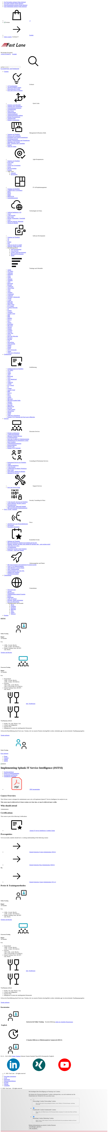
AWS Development (16, 249)
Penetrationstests (11, 505)
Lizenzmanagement (12, 198)
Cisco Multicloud (12, 379)
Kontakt (14, 54)
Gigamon (9, 312)
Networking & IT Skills (13, 89)
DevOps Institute (11, 168)
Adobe (9, 270)
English (31, 35)
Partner (9, 595)
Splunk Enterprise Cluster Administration (42, 882)
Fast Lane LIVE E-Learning (15, 90)
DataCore (10, 301)
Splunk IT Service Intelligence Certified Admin (42, 830)
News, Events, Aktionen (10, 509)
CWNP (9, 298)
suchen (2, 67)
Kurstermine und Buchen (10, 775)
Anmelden (7, 1085)
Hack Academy (11, 442)
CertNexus (10, 286)
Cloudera (9, 292)
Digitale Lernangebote (13, 120)
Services (6, 418)
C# (8, 240)
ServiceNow (14, 174)
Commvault (10, 294)
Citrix (8, 291)
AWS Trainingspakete (13, 569)
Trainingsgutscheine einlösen (15, 115)
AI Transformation (12, 86)
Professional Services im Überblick (16, 462)
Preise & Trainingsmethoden (11, 773)
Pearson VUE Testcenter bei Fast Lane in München (21, 417)
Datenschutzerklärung (10, 1081)
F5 (8, 309)
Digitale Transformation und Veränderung (18, 140)
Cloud (9, 214)
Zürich (12, 612)
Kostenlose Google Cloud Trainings (17, 549)
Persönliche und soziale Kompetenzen (17, 137)
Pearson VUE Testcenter (14, 448)
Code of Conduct (12, 598)
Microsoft (10, 325)
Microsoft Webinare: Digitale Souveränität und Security (22, 542)
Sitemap (6, 1084)
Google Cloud (11, 313)
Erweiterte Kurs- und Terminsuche (10, 68)
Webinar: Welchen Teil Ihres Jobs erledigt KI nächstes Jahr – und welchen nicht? (28, 544)
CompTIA (10, 295)
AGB (5, 1078)
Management (10, 592)
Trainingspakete (11, 112)
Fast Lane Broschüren (13, 602)
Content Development (13, 434)
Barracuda (10, 283)
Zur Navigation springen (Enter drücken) (15, 2)
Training (6, 71)
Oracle (9, 334)
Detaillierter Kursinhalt (10, 776)
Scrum (9, 167)
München (13, 609)
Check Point (10, 288)
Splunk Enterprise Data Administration (42, 865)
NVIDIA (9, 330)
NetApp (9, 327)
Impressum (7, 1079)
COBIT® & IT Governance (14, 190)
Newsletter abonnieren (13, 527)
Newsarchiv (10, 525)
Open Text (10, 333)
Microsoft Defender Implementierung (17, 508)
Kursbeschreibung (9, 772)
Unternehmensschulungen (14, 108)
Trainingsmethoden (12, 114)
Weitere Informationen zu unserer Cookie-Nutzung (42, 1125)
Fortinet (9, 310)
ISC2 (8, 321)
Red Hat (9, 339)
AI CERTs (10, 271)
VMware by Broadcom (13, 353)
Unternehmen (7, 575)
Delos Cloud (10, 304)
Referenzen (10, 597)
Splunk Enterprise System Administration (42, 852)
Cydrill (9, 300)
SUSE (9, 348)
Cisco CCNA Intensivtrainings (15, 566)
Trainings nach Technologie (14, 106)
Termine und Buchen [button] (6, 652)
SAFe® (9, 164)
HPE (8, 315)
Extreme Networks (12, 307)
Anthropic (10, 273)
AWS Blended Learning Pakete (15, 567)
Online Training (16, 1056)
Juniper (9, 322)
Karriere (6, 615)
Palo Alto (9, 405)
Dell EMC (10, 303)
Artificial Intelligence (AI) (14, 212)
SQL (8, 243)
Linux (9, 220)
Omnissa (9, 331)
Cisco (8, 289)
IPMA (9, 192)
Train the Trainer (11, 146)
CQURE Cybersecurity (13, 297)
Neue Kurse (10, 111)
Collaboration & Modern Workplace (17, 468)
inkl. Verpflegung (30, 703)
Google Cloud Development (18, 252)
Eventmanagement (12, 437)
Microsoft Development (17, 254)
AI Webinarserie (11, 547)
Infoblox (9, 318)
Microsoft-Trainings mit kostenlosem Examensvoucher (21, 564)
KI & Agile (10, 162)
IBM (8, 316)
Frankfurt (13, 606)
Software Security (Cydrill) (14, 245)
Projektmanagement (12, 139)
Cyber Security (11, 215)
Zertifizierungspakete (13, 574)
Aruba (9, 277)
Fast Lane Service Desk (13, 487)
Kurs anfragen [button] (4, 753)
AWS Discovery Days (13, 546)
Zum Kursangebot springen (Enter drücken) (15, 5)
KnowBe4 (10, 324)
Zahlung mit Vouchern (13, 572)
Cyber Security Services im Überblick (17, 502)
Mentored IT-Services (13, 473)
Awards (9, 591)
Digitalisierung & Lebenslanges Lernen (17, 440)
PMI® (9, 195)
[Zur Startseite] (13, 51)
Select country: (8, 37)
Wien (12, 611)
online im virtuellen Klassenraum (64, 1022)
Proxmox (9, 337)
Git (8, 239)
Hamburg (13, 608)
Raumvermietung (12, 445)
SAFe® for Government (13, 165)
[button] (15, 37)
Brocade (9, 285)
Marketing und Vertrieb (13, 142)
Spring (12, 255)
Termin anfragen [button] (5, 735)
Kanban (9, 170)
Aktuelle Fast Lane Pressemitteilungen (17, 524)
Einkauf (9, 145)
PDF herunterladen (34, 789)
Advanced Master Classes (14, 87)
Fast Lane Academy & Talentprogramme (18, 439)
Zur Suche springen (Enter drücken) (13, 3)
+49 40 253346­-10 (6, 54)
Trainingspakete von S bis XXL (15, 570)
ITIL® (9, 193)
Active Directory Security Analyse (16, 503)
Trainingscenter (11, 118)
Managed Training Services (14, 436)
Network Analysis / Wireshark (15, 221)
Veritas (9, 351)
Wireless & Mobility (12, 223)
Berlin (12, 605)
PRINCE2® (10, 196)
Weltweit (13, 614)
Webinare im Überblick (13, 541)
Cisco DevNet (14, 251)
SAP (8, 340)
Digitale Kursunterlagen (13, 117)
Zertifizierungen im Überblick (15, 368)
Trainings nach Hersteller (14, 105)
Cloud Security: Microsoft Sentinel (16, 506)
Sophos (9, 345)
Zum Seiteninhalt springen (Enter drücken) (15, 6)
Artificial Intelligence (13, 465)
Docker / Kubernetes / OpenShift (16, 218)
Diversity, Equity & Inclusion (15, 600)
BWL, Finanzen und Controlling (16, 143)
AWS (8, 282)
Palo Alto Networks (12, 336)
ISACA (9, 319)
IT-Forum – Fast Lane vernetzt (15, 550)
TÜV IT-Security (12, 350)
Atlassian (13, 173)
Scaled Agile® (11, 409)
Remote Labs (11, 446)
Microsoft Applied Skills (13, 400)
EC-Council (10, 306)
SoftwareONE (11, 344)
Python (9, 242)
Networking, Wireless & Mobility (16, 471)
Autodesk (10, 280)
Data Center (10, 217)
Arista (9, 276)
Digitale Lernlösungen (13, 433)
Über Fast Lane (11, 589)
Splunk (9, 347)
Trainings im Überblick (13, 134)
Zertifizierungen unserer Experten (16, 594)
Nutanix (9, 328)
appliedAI (10, 274)
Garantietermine (11, 109)
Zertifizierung (7, 354)
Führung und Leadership (14, 136)
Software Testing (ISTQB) (14, 246)
